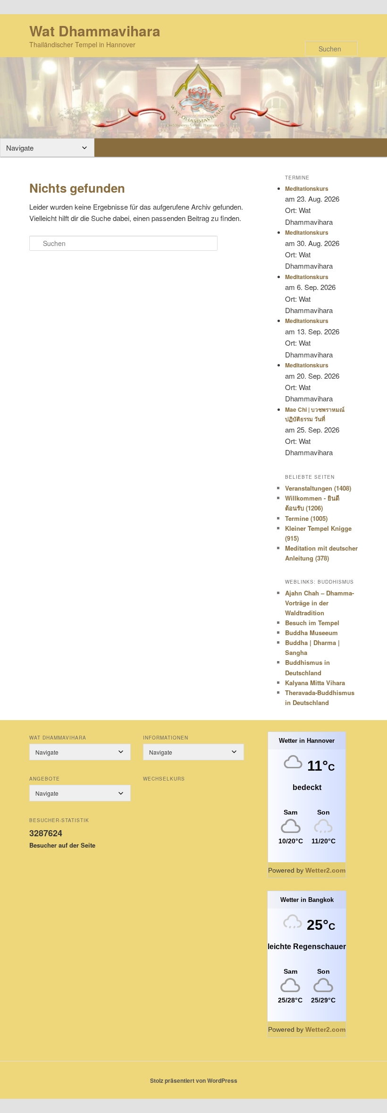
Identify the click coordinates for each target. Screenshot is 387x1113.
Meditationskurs (306, 188)
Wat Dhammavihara (94, 30)
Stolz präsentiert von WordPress (193, 1080)
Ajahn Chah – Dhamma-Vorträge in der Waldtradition (319, 602)
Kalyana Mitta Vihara (315, 682)
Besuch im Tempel (312, 622)
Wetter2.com (325, 870)
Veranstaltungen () (318, 488)
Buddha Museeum (311, 632)
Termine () (306, 518)
